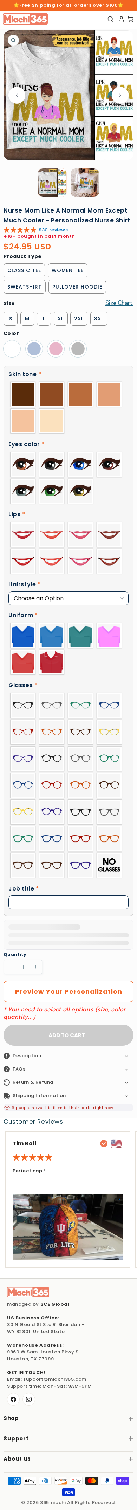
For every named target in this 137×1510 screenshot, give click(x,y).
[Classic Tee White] (12, 348)
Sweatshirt (24, 286)
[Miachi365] (28, 1292)
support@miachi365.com (54, 1379)
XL (61, 318)
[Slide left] (16, 95)
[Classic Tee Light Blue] (34, 348)
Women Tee (68, 270)
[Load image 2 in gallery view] (85, 182)
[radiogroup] (68, 407)
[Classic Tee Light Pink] (55, 348)
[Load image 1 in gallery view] (52, 182)
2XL (79, 318)
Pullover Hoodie (77, 286)
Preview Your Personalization (68, 991)
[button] (68, 374)
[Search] (110, 19)
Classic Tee (24, 270)
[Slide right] (120, 95)
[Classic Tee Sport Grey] (78, 348)
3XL (99, 318)
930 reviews (53, 230)
